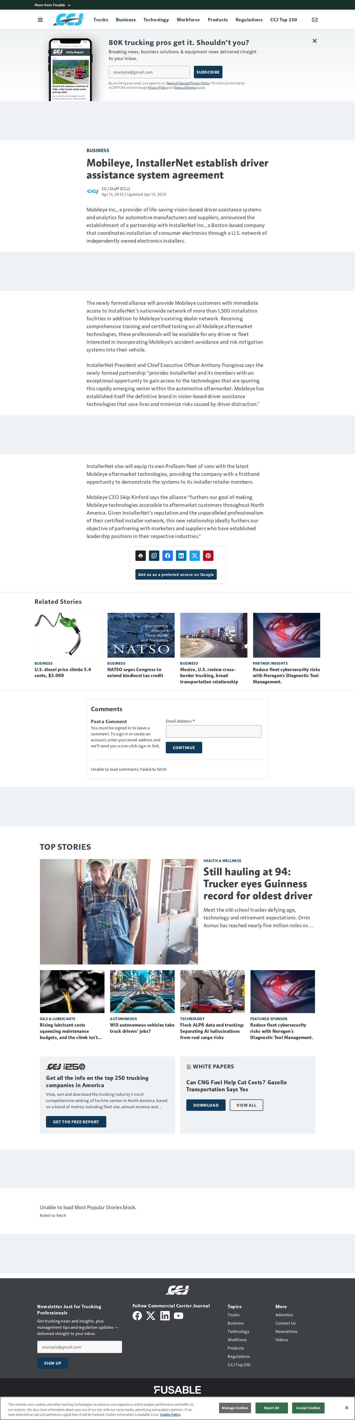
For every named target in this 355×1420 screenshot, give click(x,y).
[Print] (140, 555)
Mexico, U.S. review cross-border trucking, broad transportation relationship (209, 676)
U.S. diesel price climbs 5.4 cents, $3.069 (63, 673)
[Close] (346, 1407)
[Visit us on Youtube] (178, 1315)
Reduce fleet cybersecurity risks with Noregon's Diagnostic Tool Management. (286, 676)
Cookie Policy (170, 1414)
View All (246, 1105)
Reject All (271, 1408)
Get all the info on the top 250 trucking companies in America (97, 1081)
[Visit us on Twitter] (151, 1315)
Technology (192, 1018)
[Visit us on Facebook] (137, 1315)
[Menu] (40, 19)
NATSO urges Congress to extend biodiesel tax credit (135, 673)
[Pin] (208, 555)
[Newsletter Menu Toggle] (315, 19)
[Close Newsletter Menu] (314, 40)
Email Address (180, 721)
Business (98, 150)
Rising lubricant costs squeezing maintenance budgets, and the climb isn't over (69, 1031)
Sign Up (52, 1363)
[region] (177, 1408)
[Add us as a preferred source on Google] (154, 555)
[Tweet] (194, 555)
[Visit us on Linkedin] (165, 1315)
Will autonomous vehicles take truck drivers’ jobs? (142, 1028)
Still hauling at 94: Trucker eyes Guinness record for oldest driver (257, 884)
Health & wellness (222, 860)
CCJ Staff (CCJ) (116, 188)
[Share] (167, 555)
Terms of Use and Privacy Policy (188, 83)
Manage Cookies (235, 1408)
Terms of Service (185, 87)
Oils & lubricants (58, 1018)
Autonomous (123, 1018)
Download (206, 1105)
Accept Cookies (308, 1408)
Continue (184, 747)
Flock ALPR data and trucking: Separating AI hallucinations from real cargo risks (212, 1031)
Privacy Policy (158, 87)
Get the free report (76, 1121)
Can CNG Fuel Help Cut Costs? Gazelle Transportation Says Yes (236, 1086)
